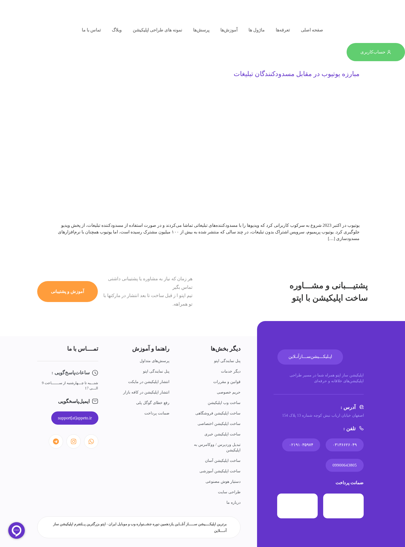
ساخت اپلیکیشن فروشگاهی (218, 413)
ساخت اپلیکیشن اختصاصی (219, 424)
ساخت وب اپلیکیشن (224, 403)
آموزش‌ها (228, 30)
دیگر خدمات (231, 371)
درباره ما (233, 502)
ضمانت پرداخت (156, 413)
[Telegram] (56, 441)
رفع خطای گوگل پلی (152, 403)
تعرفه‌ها (283, 30)
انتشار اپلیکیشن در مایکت (148, 382)
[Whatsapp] (91, 441)
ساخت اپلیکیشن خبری (222, 434)
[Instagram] (73, 441)
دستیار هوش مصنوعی (223, 481)
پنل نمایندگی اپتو (227, 361)
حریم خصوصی (229, 392)
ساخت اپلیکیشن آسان (223, 461)
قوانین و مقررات (227, 382)
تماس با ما (91, 30)
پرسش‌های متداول (154, 361)
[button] (74, 418)
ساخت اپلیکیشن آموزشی (220, 471)
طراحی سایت (229, 492)
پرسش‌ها (201, 30)
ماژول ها (257, 30)
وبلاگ (117, 30)
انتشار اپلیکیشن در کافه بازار (146, 392)
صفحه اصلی (312, 30)
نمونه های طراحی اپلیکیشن (157, 30)
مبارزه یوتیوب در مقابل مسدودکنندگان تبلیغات (297, 73)
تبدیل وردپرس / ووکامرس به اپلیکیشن (217, 447)
